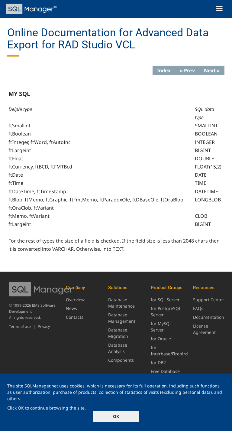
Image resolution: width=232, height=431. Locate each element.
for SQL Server (165, 299)
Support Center (208, 299)
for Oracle (161, 338)
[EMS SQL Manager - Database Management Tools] (32, 9)
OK (116, 416)
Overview (75, 299)
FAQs (198, 308)
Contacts (74, 317)
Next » (212, 70)
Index (164, 70)
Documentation (208, 317)
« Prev (187, 70)
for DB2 (158, 362)
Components (121, 360)
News (71, 308)
